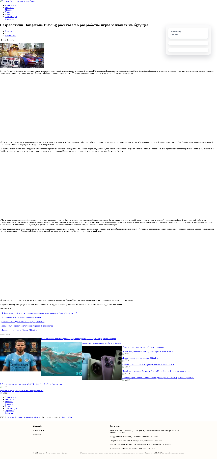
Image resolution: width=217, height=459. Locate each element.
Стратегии (9, 12)
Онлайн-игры (11, 17)
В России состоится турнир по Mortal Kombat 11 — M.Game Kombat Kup (31, 384)
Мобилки (9, 10)
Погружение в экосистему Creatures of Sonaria (21, 317)
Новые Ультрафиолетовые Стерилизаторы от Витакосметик (27, 326)
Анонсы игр (10, 5)
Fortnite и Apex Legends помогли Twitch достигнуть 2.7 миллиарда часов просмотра (158, 377)
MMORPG (9, 8)
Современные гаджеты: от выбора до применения (23, 321)
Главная (8, 31)
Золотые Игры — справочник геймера (23, 417)
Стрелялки (9, 19)
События (9, 413)
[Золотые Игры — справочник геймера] (17, 1)
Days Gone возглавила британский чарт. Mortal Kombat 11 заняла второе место (155, 371)
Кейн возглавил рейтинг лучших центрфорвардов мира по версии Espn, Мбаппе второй (39, 313)
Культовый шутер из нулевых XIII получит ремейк (21, 391)
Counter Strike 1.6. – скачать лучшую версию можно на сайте (148, 364)
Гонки (7, 14)
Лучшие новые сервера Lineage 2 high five (19, 330)
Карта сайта (67, 417)
